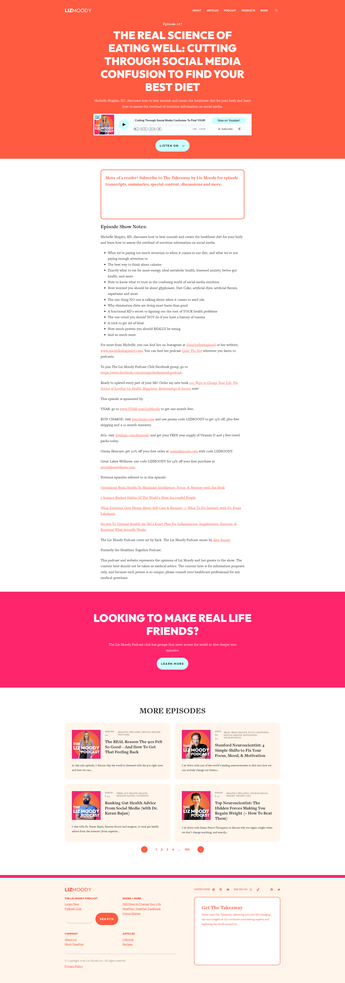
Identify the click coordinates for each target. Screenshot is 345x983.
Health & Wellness (129, 732)
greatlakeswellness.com (118, 467)
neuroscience (232, 737)
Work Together (74, 944)
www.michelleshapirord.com (121, 350)
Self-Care (124, 734)
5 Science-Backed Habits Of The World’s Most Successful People (148, 497)
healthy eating (126, 796)
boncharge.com (143, 419)
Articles (212, 10)
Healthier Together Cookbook (142, 908)
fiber (120, 793)
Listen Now (72, 904)
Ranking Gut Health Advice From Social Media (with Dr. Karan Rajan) (131, 808)
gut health (131, 793)
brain (227, 732)
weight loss (243, 796)
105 (187, 849)
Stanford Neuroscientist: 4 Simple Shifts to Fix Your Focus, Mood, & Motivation (240, 750)
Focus (251, 732)
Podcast (230, 10)
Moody (82, 10)
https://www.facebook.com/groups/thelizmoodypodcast (141, 372)
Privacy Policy (74, 966)
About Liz (71, 939)
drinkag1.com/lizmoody (132, 435)
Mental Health (151, 732)
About (196, 10)
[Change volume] (159, 129)
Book (264, 10)
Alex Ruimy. (222, 539)
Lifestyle (128, 939)
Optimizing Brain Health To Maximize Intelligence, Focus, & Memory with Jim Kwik (163, 487)
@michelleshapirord (201, 344)
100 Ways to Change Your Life (142, 904)
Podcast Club (73, 908)
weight (230, 796)
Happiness (262, 732)
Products (248, 10)
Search (107, 919)
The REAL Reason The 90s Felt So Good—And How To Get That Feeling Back (133, 747)
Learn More (172, 663)
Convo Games (132, 913)
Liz (68, 10)
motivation (250, 735)
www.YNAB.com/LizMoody (140, 408)
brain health (239, 732)
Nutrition (142, 796)
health (143, 793)
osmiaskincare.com (184, 451)
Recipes (128, 944)
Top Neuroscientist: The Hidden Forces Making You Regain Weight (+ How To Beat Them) (243, 810)
